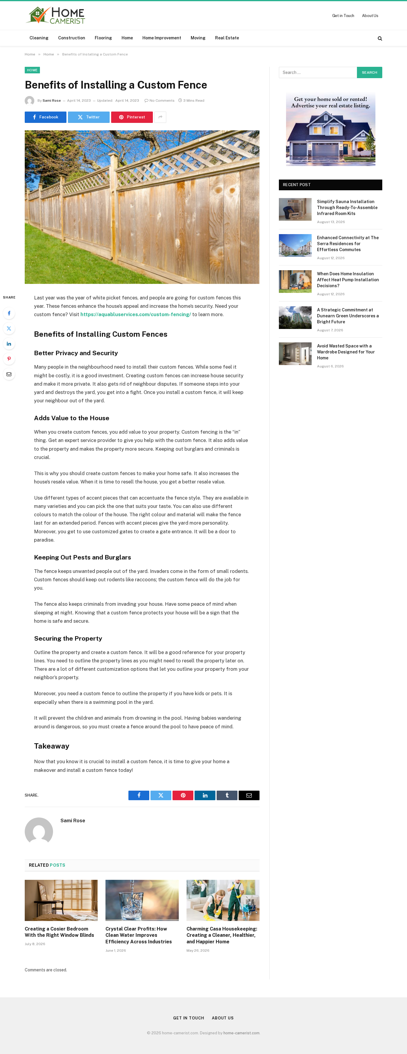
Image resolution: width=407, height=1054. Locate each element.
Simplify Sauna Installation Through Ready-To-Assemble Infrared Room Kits (347, 207)
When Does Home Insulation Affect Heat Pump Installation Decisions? (348, 279)
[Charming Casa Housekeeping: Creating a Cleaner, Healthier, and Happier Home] (223, 900)
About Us (370, 15)
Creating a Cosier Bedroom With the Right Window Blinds (59, 932)
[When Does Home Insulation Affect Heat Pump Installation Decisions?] (295, 281)
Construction (71, 37)
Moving (198, 37)
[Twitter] (9, 328)
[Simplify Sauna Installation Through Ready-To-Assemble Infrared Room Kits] (295, 209)
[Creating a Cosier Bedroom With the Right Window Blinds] (61, 900)
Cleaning (39, 37)
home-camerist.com (241, 1033)
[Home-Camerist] (56, 15)
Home (127, 37)
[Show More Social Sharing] (160, 117)
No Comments (162, 100)
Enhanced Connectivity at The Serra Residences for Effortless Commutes (348, 243)
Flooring (103, 37)
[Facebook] (9, 313)
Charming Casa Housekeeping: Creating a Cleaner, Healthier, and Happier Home (222, 935)
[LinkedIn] (9, 344)
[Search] (379, 38)
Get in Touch (343, 15)
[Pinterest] (9, 359)
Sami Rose (52, 100)
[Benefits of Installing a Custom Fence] (142, 207)
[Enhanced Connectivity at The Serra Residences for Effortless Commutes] (295, 245)
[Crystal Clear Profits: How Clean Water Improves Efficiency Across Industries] (141, 900)
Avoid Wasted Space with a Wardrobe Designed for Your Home (346, 352)
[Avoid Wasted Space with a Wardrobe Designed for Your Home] (295, 353)
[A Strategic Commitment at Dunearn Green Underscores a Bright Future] (295, 317)
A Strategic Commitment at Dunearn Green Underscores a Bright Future (348, 315)
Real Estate (227, 37)
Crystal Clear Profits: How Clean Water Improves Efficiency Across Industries (138, 935)
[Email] (9, 374)
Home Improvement (161, 37)
